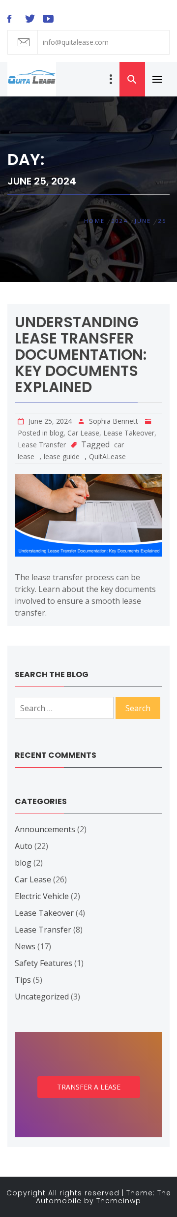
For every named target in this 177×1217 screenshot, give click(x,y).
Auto (23, 846)
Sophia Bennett (113, 421)
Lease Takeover (128, 432)
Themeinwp (118, 1201)
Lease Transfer (42, 444)
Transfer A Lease (88, 1087)
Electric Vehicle (42, 896)
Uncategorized (42, 996)
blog (56, 432)
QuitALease (107, 456)
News (25, 946)
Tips (23, 979)
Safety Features (43, 963)
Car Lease (83, 432)
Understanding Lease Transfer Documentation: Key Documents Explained (81, 355)
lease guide (62, 456)
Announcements (45, 829)
